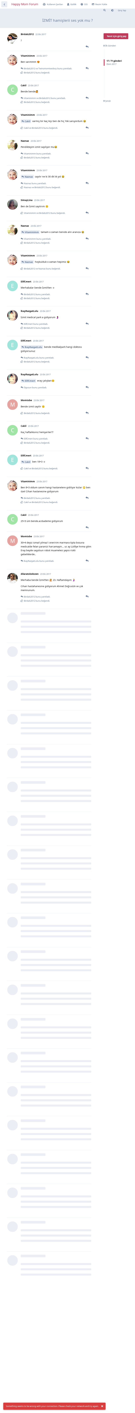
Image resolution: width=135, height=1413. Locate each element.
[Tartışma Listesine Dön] (4, 4)
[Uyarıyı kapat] (102, 1406)
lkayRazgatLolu (33, 347)
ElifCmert (30, 380)
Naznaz (29, 176)
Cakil (27, 121)
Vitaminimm (32, 232)
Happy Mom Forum (24, 4)
